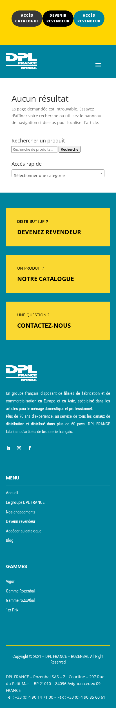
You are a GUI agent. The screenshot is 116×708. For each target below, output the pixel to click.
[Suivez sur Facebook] (30, 448)
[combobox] (58, 173)
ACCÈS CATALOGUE (27, 18)
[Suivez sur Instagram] (19, 448)
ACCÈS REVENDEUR (89, 18)
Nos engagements (20, 512)
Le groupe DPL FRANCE (25, 502)
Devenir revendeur (20, 521)
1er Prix (12, 610)
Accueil (12, 492)
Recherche (69, 149)
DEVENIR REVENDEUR (58, 18)
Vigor (10, 581)
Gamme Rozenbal (20, 591)
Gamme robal (20, 600)
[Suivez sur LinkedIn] (8, 448)
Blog (9, 540)
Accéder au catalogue (23, 531)
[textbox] (58, 176)
